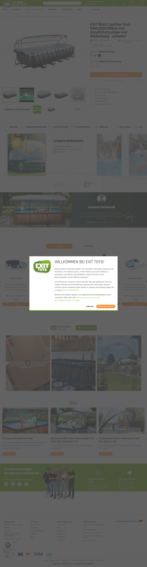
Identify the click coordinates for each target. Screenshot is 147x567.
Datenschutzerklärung (70, 290)
